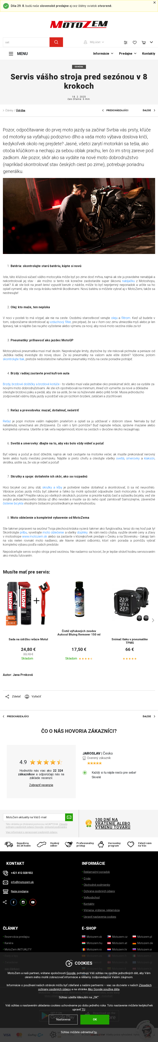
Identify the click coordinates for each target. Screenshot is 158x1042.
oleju (114, 318)
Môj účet (95, 42)
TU (83, 1009)
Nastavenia (63, 1019)
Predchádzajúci (117, 110)
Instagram (23, 900)
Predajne (125, 53)
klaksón (149, 458)
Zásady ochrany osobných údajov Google (36, 826)
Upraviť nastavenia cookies (100, 916)
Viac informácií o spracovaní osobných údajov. (32, 832)
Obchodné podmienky (97, 884)
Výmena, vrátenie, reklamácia (102, 910)
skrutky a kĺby (52, 487)
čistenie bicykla (13, 503)
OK (95, 1019)
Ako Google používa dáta (103, 989)
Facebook (13, 900)
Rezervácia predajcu (17, 936)
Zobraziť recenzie (41, 785)
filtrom (125, 318)
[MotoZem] (79, 24)
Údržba (79, 67)
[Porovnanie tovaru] (126, 42)
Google (71, 973)
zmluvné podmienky (56, 827)
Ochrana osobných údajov (99, 891)
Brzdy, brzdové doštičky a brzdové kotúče (31, 384)
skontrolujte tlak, (14, 359)
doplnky (82, 532)
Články (9, 110)
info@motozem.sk (22, 882)
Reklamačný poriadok (97, 871)
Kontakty (148, 53)
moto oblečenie (53, 532)
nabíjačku (128, 281)
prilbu (23, 532)
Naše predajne (20, 891)
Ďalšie (147, 110)
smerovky (133, 458)
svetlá (120, 458)
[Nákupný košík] (145, 42)
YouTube (32, 900)
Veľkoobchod (92, 897)
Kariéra (9, 943)
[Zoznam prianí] (135, 42)
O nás (87, 878)
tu (95, 1032)
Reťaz (7, 421)
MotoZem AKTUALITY (18, 949)
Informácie (101, 53)
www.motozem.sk (34, 536)
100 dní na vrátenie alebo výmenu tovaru (113, 823)
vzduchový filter (60, 322)
